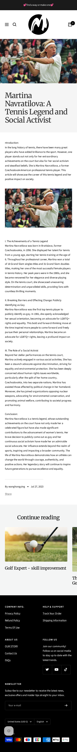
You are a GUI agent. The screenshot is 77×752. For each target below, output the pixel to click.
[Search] (14, 24)
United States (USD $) (18, 721)
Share (8, 494)
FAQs (7, 660)
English (40, 721)
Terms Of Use (12, 627)
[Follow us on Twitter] (47, 669)
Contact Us (11, 653)
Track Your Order (52, 613)
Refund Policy (12, 620)
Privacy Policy (12, 613)
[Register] (66, 705)
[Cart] (70, 24)
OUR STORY (11, 646)
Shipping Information (55, 620)
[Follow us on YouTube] (56, 669)
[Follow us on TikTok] (65, 669)
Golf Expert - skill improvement (35, 568)
